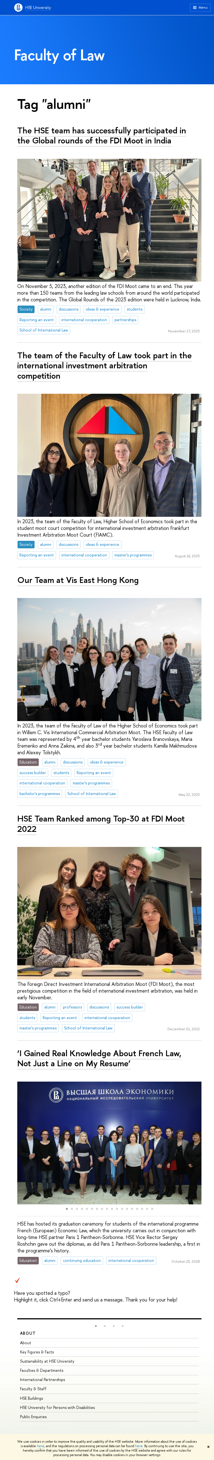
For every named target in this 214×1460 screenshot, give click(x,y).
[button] (22, 1143)
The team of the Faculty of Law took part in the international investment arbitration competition (104, 365)
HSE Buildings (31, 1398)
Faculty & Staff (33, 1388)
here (40, 1446)
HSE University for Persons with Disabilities (57, 1407)
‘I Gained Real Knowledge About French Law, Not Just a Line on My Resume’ (99, 1058)
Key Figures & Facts (37, 1352)
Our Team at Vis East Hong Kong (78, 580)
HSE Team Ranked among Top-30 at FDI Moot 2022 (101, 824)
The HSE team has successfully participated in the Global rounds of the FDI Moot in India (101, 135)
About (28, 1333)
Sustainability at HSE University (47, 1361)
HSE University (38, 7)
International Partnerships (42, 1379)
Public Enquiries (33, 1416)
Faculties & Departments (41, 1370)
